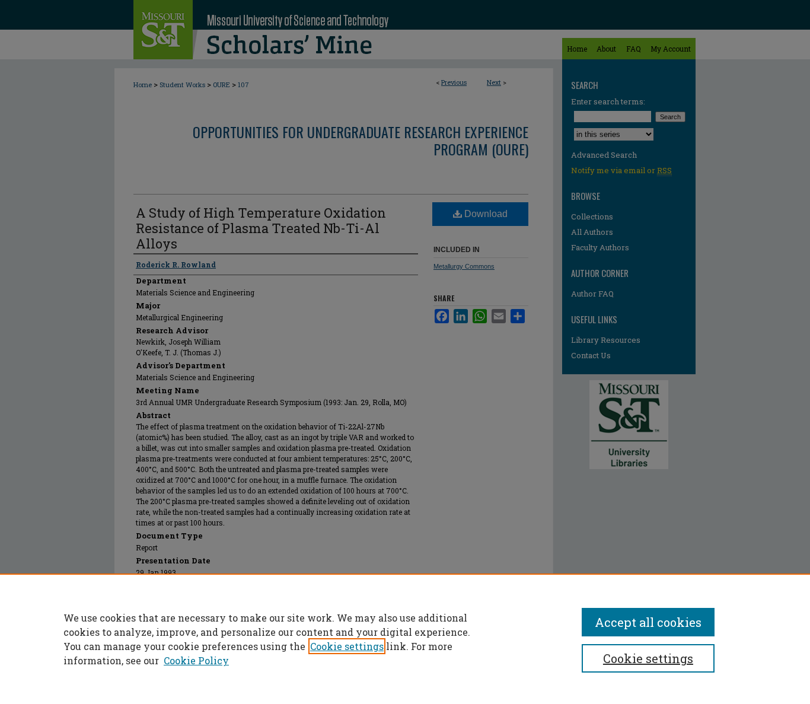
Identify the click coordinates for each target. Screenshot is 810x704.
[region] (405, 639)
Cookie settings (347, 646)
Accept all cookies (648, 622)
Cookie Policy (196, 660)
